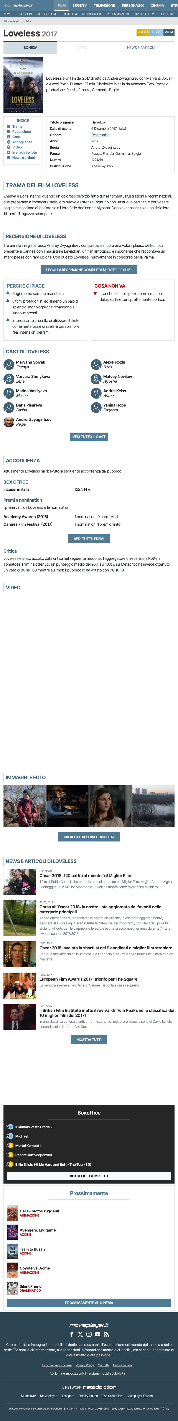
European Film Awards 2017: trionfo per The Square (88, 979)
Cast (16, 137)
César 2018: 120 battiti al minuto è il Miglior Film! (86, 875)
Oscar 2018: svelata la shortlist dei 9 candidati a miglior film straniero (106, 947)
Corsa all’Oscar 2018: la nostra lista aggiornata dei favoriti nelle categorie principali (101, 909)
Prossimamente (118, 14)
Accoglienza (22, 142)
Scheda (30, 47)
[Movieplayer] (89, 1325)
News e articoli (24, 157)
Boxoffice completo (89, 1176)
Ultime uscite (92, 14)
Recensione (21, 131)
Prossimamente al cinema (89, 1303)
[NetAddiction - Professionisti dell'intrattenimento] (99, 1387)
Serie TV (80, 5)
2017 (94, 141)
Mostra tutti (89, 1039)
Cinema (157, 5)
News (8, 14)
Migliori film (47, 14)
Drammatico (100, 135)
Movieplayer (12, 21)
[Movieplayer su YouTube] (97, 1334)
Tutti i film (69, 14)
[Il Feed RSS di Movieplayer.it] (106, 1334)
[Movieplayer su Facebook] (71, 1334)
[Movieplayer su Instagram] (89, 1334)
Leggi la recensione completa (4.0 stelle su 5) (89, 270)
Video (17, 147)
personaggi (133, 5)
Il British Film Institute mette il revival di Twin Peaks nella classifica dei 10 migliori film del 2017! (107, 1013)
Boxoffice (167, 14)
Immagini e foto (24, 152)
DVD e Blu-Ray (145, 14)
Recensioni (24, 14)
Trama (17, 126)
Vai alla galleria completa (89, 837)
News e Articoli (141, 47)
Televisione (104, 5)
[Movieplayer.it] (18, 5)
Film (62, 5)
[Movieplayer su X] (80, 1334)
